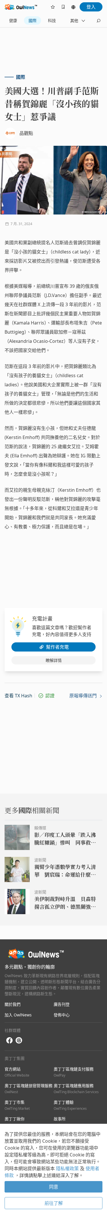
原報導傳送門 (83, 695)
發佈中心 (62, 1015)
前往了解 (54, 1203)
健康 (13, 20)
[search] (98, 21)
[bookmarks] (63, 7)
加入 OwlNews (18, 1015)
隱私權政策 (68, 1168)
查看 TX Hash (18, 695)
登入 (91, 7)
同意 (53, 1187)
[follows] (53, 7)
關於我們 (13, 1004)
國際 (33, 20)
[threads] (18, 1040)
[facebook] (9, 1040)
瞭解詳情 (54, 660)
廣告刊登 (62, 1004)
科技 (52, 20)
